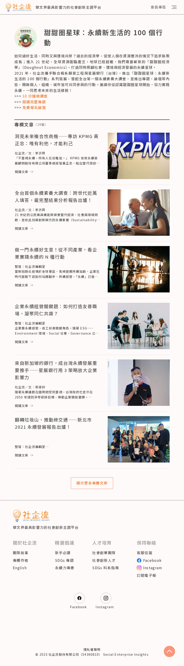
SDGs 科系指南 (105, 567)
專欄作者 (20, 560)
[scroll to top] (169, 651)
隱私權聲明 (92, 649)
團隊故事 (20, 552)
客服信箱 (144, 552)
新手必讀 (62, 552)
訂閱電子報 (146, 575)
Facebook (152, 560)
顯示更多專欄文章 (92, 483)
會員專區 (158, 7)
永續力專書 (64, 567)
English (20, 567)
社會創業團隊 (104, 552)
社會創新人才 (104, 560)
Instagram (152, 567)
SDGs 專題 (64, 560)
